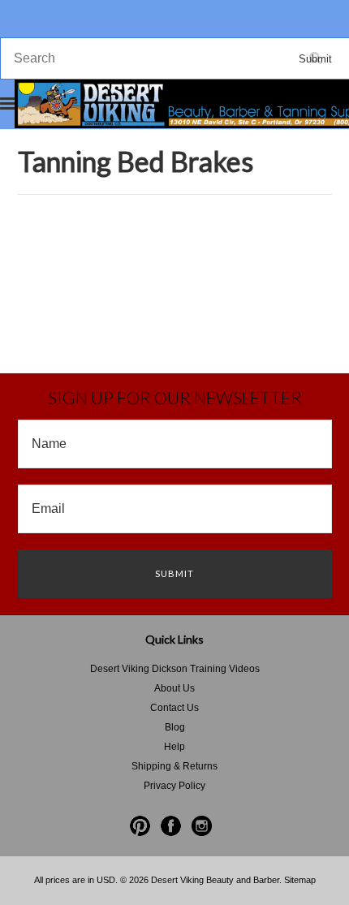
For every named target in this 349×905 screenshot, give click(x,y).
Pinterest (140, 826)
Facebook (171, 826)
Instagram (202, 826)
